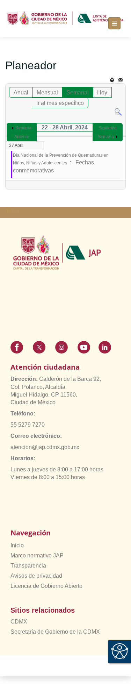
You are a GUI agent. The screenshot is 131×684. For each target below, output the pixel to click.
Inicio (17, 545)
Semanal (77, 92)
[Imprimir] (112, 80)
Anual (21, 92)
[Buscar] (118, 112)
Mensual (47, 92)
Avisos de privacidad (36, 576)
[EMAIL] (120, 80)
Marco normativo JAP (37, 555)
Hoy (102, 92)
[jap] (65, 18)
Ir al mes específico (60, 103)
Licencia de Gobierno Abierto (46, 586)
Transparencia (28, 566)
